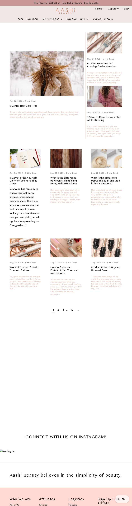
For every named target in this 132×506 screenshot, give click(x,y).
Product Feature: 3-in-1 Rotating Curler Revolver (102, 65)
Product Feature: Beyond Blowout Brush (105, 269)
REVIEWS (97, 19)
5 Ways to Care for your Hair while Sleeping (104, 119)
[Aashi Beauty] (65, 11)
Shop (20, 19)
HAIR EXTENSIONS (50, 19)
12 (72, 310)
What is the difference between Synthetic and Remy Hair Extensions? (63, 180)
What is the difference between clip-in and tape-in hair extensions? (106, 180)
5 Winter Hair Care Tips (23, 106)
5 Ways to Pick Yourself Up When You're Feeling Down (23, 180)
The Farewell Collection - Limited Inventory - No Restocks (66, 3)
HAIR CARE (71, 19)
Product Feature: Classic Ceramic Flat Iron (24, 269)
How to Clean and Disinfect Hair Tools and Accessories (64, 270)
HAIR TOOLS (32, 19)
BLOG (107, 19)
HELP (82, 19)
